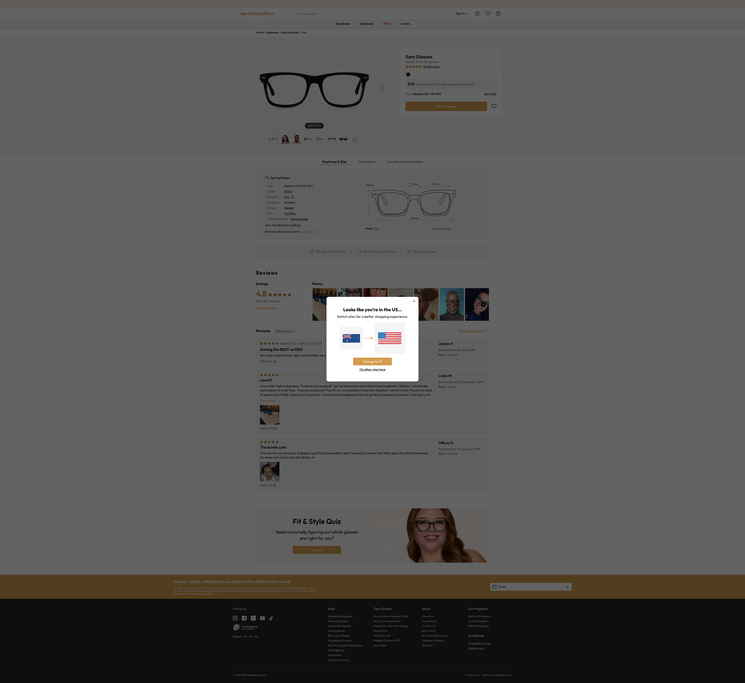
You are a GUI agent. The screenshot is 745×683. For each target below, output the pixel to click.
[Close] (414, 301)
